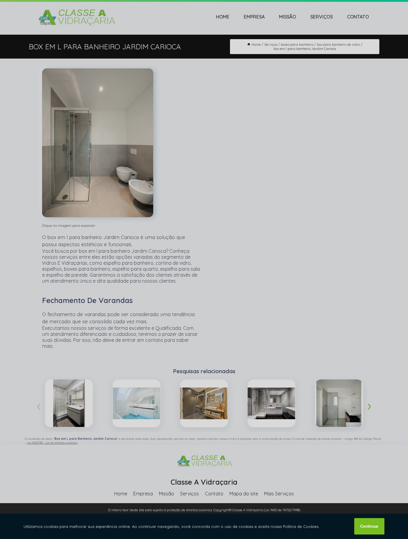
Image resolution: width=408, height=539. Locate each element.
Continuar (369, 526)
